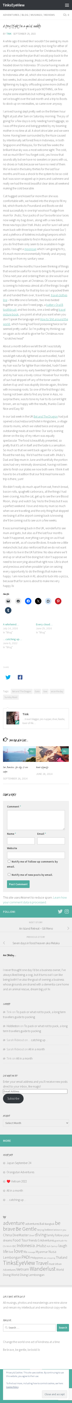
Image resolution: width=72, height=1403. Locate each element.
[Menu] (67, 5)
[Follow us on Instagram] (66, 911)
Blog (25, 15)
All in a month (36, 1049)
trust (51, 1264)
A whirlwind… (11, 624)
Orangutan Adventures (20, 1172)
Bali (42, 1224)
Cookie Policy (12, 1386)
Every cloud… (44, 624)
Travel (42, 1263)
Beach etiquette (42, 767)
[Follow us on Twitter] (60, 911)
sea (45, 1258)
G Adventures (46, 1240)
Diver (31, 1235)
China (7, 1234)
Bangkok (49, 1224)
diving (40, 1234)
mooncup (30, 249)
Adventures (11, 15)
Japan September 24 (19, 1163)
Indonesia (26, 1245)
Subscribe (13, 1098)
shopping (51, 1258)
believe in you (59, 1229)
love (45, 691)
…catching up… (12, 639)
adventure (14, 1223)
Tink (8, 33)
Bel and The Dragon (46, 416)
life (5, 1251)
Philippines (36, 1257)
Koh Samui (52, 1246)
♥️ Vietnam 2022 (17, 1181)
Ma (25, 1252)
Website (12, 848)
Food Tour (20, 1240)
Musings (36, 15)
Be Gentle (26, 1228)
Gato (37, 691)
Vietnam (22, 1269)
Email (41, 834)
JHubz (40, 1245)
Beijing (40, 1229)
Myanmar (42, 1252)
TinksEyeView (13, 5)
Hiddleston (13, 1026)
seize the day (57, 691)
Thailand (61, 1257)
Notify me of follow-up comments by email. (32, 864)
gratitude (59, 1240)
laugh (62, 1245)
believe (49, 1229)
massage (31, 1252)
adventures (32, 1224)
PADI (26, 1257)
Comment (14, 806)
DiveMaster (20, 1235)
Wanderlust (43, 1268)
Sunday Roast (10, 697)
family (50, 1235)
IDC (14, 1246)
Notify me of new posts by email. (32, 875)
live (11, 1252)
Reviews (49, 15)
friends (33, 1240)
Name (11, 834)
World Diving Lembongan (27, 1274)
